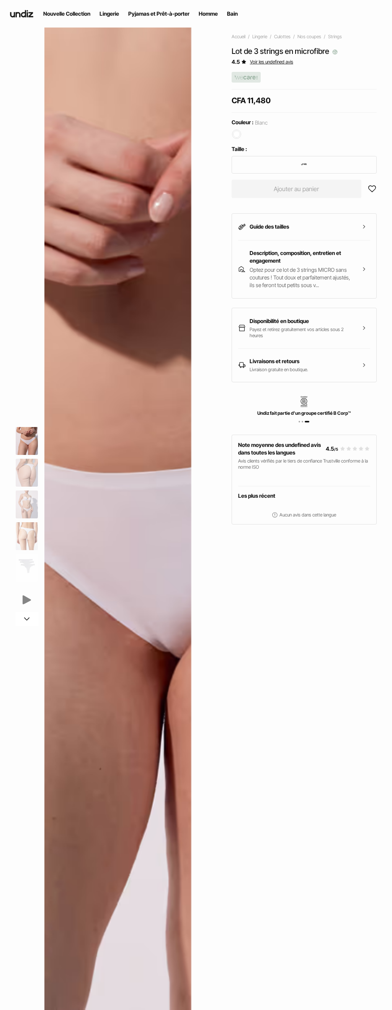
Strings (335, 36)
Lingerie (259, 36)
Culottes (282, 36)
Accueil (238, 36)
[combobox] (304, 165)
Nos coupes (309, 36)
